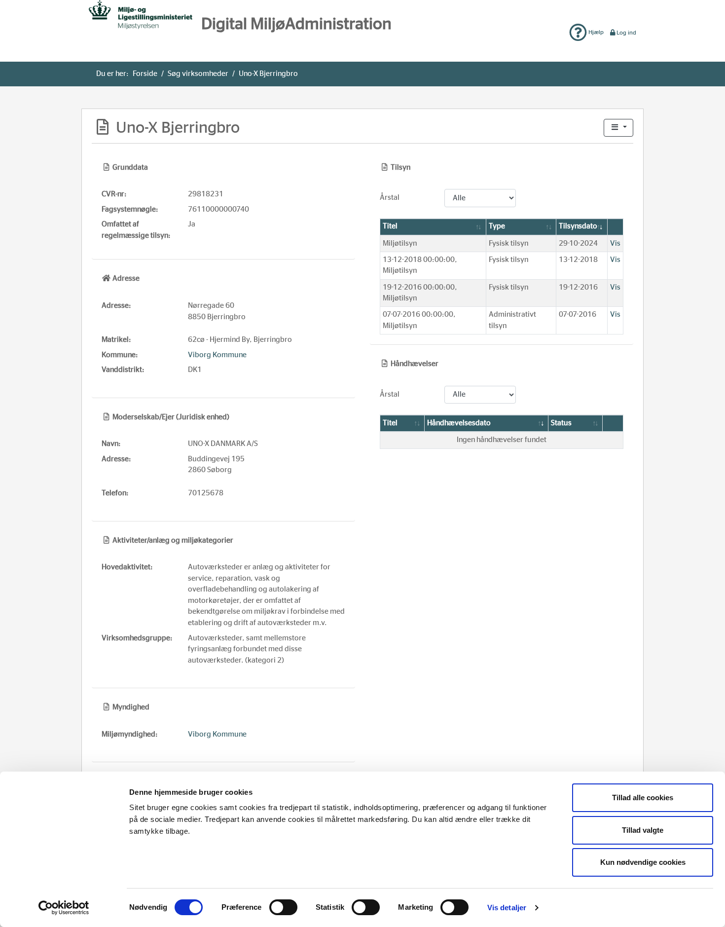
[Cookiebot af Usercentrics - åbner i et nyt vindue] (64, 907)
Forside (145, 73)
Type (497, 226)
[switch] (283, 907)
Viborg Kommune (217, 355)
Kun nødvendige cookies (643, 862)
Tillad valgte (642, 830)
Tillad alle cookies (642, 797)
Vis (615, 243)
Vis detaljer (506, 907)
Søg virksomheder (198, 73)
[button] (618, 128)
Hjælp (595, 32)
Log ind (626, 33)
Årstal (389, 197)
